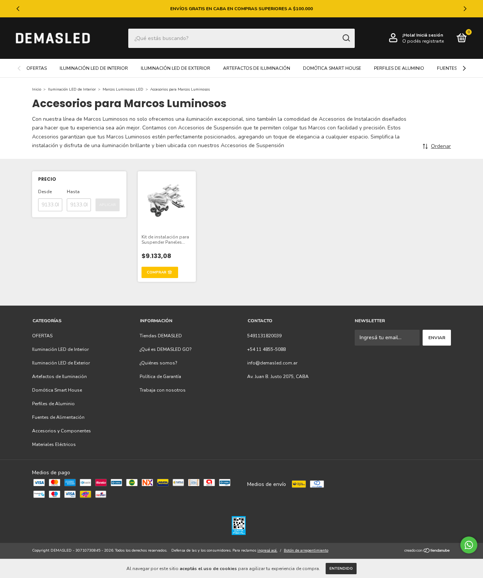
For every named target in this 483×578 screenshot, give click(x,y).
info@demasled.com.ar (272, 363)
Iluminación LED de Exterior (175, 68)
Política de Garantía (160, 377)
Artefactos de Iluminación (256, 68)
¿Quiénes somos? (158, 363)
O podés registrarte (423, 41)
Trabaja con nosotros (163, 390)
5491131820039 (264, 336)
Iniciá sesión (429, 35)
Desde (45, 192)
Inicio (36, 89)
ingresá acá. (267, 550)
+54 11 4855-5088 (266, 349)
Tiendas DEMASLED (161, 336)
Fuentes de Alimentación (58, 417)
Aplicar (107, 205)
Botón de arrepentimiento (306, 550)
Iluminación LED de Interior (94, 68)
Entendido (341, 568)
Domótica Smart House (332, 68)
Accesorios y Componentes (61, 431)
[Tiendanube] (427, 551)
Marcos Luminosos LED (123, 89)
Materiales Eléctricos (54, 444)
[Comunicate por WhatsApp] (468, 544)
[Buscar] (346, 38)
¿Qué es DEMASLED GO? (166, 349)
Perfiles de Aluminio (399, 68)
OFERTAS (36, 68)
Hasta (73, 192)
